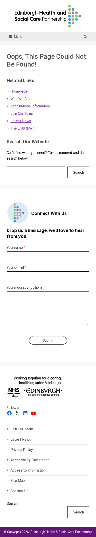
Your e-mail (16, 267)
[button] (85, 36)
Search (78, 172)
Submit (48, 340)
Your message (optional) (25, 287)
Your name (16, 247)
